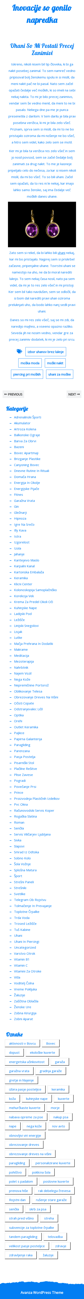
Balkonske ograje (27, 435)
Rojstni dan (17, 1200)
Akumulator (22, 423)
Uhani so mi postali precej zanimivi (42, 49)
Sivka (17, 840)
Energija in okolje (27, 482)
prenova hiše (18, 1190)
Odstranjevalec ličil (28, 709)
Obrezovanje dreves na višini (36, 697)
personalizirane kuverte (53, 1163)
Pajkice (19, 733)
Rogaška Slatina (25, 816)
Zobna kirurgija (25, 1013)
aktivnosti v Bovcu (22, 1043)
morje (55, 1108)
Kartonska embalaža (29, 572)
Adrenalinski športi (27, 417)
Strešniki (20, 888)
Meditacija (21, 655)
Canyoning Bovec (26, 465)
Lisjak (18, 631)
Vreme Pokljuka (25, 989)
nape (12, 1126)
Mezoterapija (24, 661)
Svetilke (19, 894)
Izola (17, 548)
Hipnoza (20, 518)
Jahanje (19, 554)
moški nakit (55, 363)
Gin (16, 506)
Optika (19, 715)
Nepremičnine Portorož (31, 685)
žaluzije (48, 1255)
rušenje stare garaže (51, 1200)
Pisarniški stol (24, 763)
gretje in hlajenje (21, 1080)
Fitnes (18, 494)
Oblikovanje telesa (28, 691)
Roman (19, 822)
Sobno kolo (22, 858)
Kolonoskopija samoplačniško (35, 590)
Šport (18, 876)
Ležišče (19, 620)
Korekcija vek (24, 596)
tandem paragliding (23, 1236)
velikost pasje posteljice (27, 1246)
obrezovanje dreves (24, 1144)
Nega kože (22, 679)
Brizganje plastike (27, 459)
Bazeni (19, 447)
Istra (17, 536)
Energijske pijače (26, 488)
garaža (60, 1062)
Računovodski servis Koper (34, 810)
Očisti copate (24, 703)
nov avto (58, 1126)
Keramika (21, 578)
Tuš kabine (22, 929)
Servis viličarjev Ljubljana (32, 834)
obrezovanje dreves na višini (30, 1154)
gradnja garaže (51, 1071)
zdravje (60, 1246)
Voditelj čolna (24, 983)
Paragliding (22, 745)
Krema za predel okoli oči (33, 602)
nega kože (34, 1126)
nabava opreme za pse (26, 1117)
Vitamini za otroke (27, 971)
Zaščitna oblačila (26, 1001)
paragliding (17, 1163)
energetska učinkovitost (27, 1062)
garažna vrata (19, 1071)
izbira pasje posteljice (25, 1089)
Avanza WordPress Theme (42, 1292)
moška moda (30, 363)
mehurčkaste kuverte (24, 1108)
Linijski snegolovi (26, 625)
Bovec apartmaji (26, 453)
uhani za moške (59, 374)
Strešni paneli (24, 882)
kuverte (63, 1098)
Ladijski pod (23, 613)
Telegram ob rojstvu (30, 899)
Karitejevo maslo (26, 560)
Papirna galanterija (28, 739)
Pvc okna (21, 804)
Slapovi (19, 846)
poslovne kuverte (56, 1181)
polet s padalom (21, 1181)
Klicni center (23, 584)
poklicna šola (41, 1172)
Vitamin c (21, 965)
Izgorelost (22, 542)
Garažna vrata (24, 500)
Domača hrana (25, 477)
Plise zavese (23, 774)
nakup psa (60, 1117)
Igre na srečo (24, 524)
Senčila (19, 828)
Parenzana (22, 751)
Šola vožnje (22, 864)
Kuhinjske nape (25, 608)
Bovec (50, 1043)
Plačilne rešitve (25, 768)
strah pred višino (21, 1218)
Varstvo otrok (24, 953)
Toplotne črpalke (26, 911)
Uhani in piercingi (26, 941)
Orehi (18, 721)
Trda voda (22, 917)
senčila (14, 1209)
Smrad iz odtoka (26, 852)
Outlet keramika (26, 727)
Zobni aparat (23, 1019)
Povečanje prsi (25, 786)
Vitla (17, 977)
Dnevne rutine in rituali (31, 470)
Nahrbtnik (21, 667)
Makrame (21, 649)
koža (12, 1098)
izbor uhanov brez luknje (46, 352)
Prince (18, 792)
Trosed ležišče (25, 923)
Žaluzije (19, 995)
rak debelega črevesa (54, 1190)
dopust (14, 1052)
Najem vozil (22, 673)
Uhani (18, 935)
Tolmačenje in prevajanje (33, 906)
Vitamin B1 (22, 959)
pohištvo (15, 1172)
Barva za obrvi (25, 441)
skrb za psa (37, 1209)
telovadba (55, 1236)
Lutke (18, 637)
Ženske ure (22, 1007)
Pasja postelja (24, 756)
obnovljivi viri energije (25, 1135)
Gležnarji (20, 512)
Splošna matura (25, 870)
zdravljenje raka (21, 1255)
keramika (58, 1089)
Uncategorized (25, 947)
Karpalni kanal (24, 566)
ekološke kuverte (42, 1052)
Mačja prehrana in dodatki (33, 643)
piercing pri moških (27, 374)
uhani (61, 252)
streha (49, 1218)
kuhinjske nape (37, 1098)
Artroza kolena (25, 429)
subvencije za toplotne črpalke (31, 1227)
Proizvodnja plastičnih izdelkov (37, 798)
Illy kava (20, 530)
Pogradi (20, 780)
